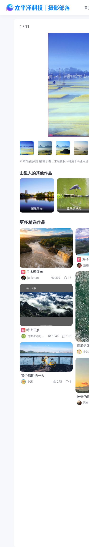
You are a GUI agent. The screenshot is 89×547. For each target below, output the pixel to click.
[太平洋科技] (24, 7)
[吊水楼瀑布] (46, 248)
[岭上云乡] (46, 305)
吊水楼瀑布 (34, 271)
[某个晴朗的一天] (46, 357)
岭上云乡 (33, 330)
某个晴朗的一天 (32, 375)
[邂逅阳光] (37, 195)
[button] (42, 85)
